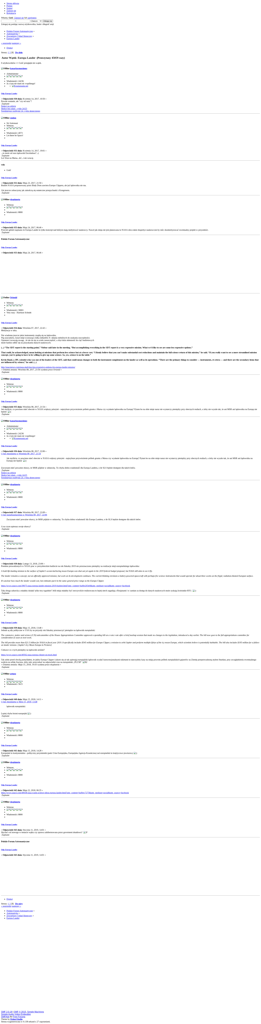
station (13, 118)
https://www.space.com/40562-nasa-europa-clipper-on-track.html (29, 655)
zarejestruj (32, 18)
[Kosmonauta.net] (20, 86)
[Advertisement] (130, 273)
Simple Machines (35, 1012)
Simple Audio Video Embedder (16, 1014)
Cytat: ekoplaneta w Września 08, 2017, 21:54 (21, 453)
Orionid (13, 297)
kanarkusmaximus (18, 68)
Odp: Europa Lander (9, 93)
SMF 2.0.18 (6, 1012)
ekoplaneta (15, 199)
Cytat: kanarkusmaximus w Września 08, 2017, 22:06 (24, 515)
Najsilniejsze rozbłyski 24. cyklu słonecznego (20, 111)
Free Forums (19, 1017)
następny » (16, 43)
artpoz (13, 674)
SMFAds (5, 1017)
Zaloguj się (19, 18)
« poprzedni (6, 43)
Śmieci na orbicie (8, 106)
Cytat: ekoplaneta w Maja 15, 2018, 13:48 (19, 702)
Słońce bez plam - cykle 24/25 (14, 108)
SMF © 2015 (20, 1012)
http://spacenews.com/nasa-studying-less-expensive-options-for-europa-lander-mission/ (38, 367)
